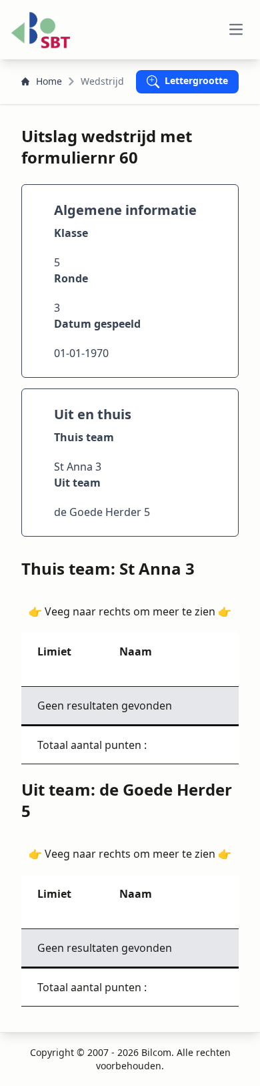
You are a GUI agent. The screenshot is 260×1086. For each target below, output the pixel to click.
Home (49, 81)
